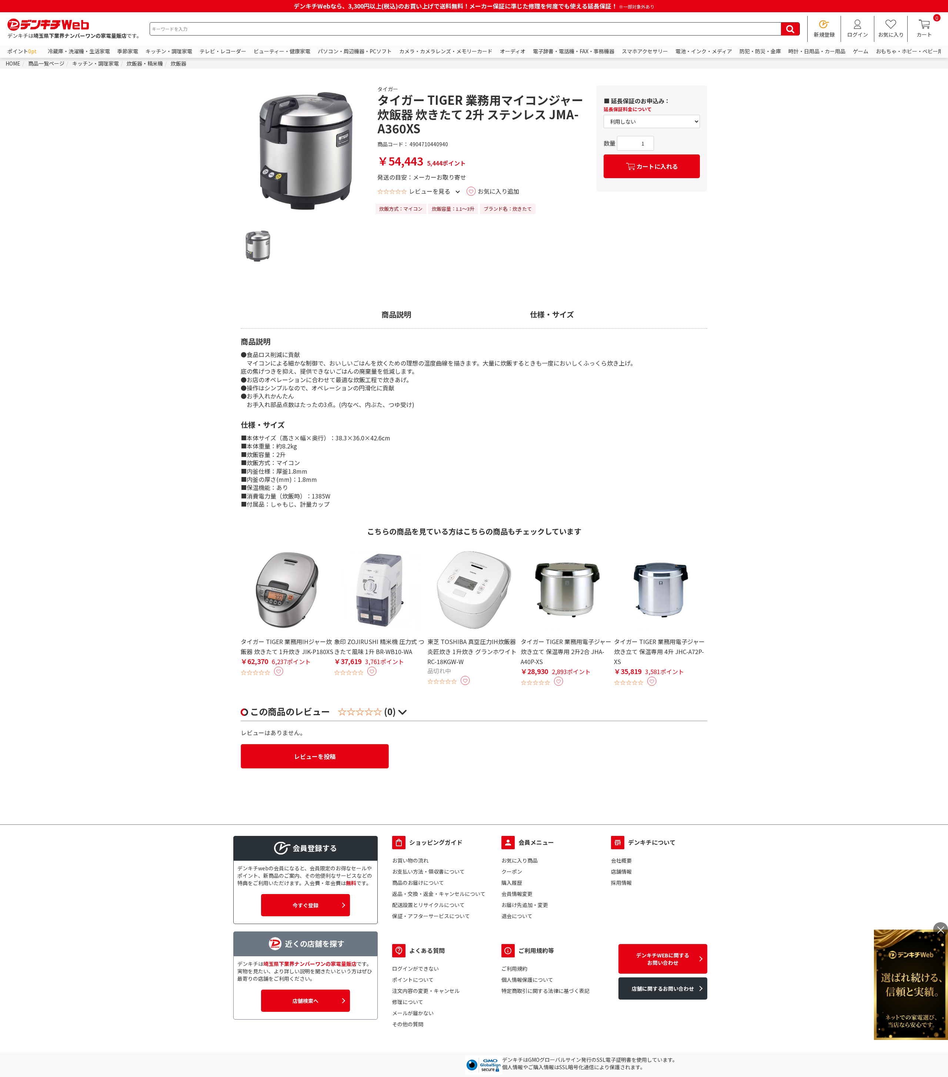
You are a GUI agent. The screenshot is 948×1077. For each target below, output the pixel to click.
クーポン (511, 871)
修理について (407, 1002)
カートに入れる (657, 166)
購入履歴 (511, 882)
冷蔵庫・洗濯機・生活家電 (79, 51)
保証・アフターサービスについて (431, 916)
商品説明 (396, 314)
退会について (517, 916)
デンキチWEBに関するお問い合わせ (662, 958)
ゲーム (860, 51)
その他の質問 (407, 1024)
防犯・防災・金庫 (760, 51)
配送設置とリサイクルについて (428, 904)
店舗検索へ (305, 1000)
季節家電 (127, 51)
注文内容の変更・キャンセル (426, 990)
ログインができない (415, 968)
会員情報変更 (517, 893)
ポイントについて (413, 979)
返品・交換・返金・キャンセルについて (438, 893)
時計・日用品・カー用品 (816, 51)
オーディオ (512, 51)
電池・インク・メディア (703, 51)
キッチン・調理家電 (169, 51)
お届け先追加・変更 (524, 904)
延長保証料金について (628, 109)
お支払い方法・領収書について (428, 871)
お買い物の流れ (410, 860)
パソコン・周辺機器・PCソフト (355, 51)
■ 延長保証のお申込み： (637, 101)
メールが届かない (413, 1013)
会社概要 (621, 860)
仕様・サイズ (552, 314)
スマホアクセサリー (645, 51)
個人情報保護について (527, 979)
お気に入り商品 (519, 860)
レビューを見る (429, 191)
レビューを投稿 (315, 756)
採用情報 (621, 882)
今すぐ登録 (305, 905)
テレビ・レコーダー (223, 51)
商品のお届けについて (418, 882)
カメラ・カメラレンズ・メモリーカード (446, 51)
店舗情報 (621, 871)
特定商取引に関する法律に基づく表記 (545, 990)
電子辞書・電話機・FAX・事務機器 (573, 51)
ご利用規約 (514, 968)
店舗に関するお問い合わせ (663, 988)
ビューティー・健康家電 (282, 51)
